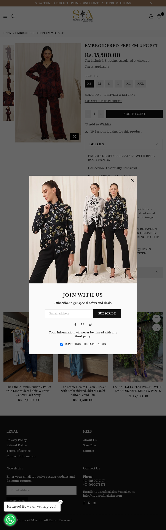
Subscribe (107, 313)
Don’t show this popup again (85, 344)
